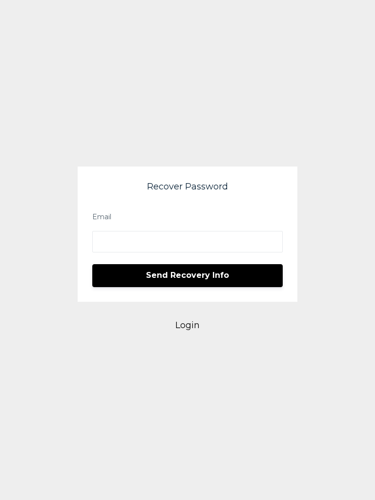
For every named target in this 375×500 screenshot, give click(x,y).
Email (101, 216)
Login (187, 325)
